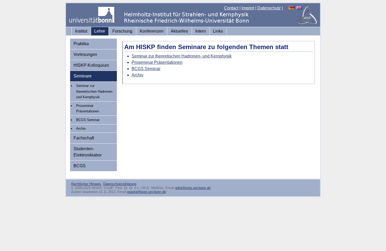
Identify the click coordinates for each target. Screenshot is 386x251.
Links (218, 31)
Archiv (81, 128)
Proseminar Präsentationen (87, 108)
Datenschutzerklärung (119, 184)
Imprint (248, 8)
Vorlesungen (85, 54)
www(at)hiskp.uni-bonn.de (146, 192)
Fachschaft (84, 138)
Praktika (81, 43)
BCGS (80, 166)
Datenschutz (269, 8)
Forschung (122, 31)
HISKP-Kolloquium (91, 65)
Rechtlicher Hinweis (86, 184)
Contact (231, 8)
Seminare (83, 76)
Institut (81, 31)
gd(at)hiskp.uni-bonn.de (193, 188)
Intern (200, 31)
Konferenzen (152, 31)
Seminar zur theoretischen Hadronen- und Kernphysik (94, 91)
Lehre (99, 31)
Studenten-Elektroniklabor (88, 152)
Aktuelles (179, 31)
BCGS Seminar (88, 120)
